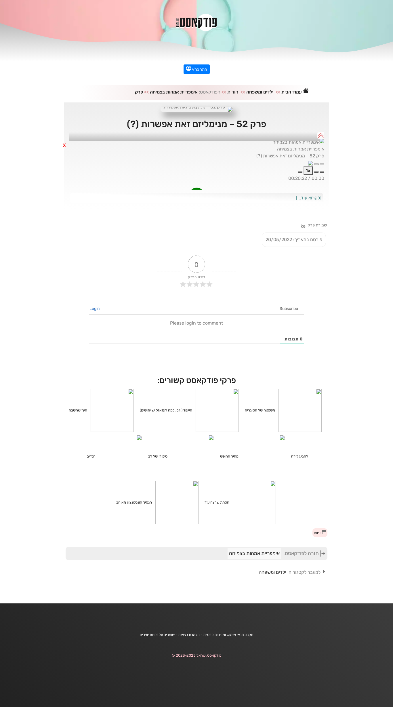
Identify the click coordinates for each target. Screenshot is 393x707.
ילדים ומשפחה (259, 92)
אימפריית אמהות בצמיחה (174, 92)
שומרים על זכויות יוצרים (157, 634)
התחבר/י (199, 69)
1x (308, 170)
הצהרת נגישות (189, 634)
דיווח (318, 533)
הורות (232, 92)
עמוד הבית (292, 92)
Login (94, 308)
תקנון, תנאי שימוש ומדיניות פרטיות (228, 634)
